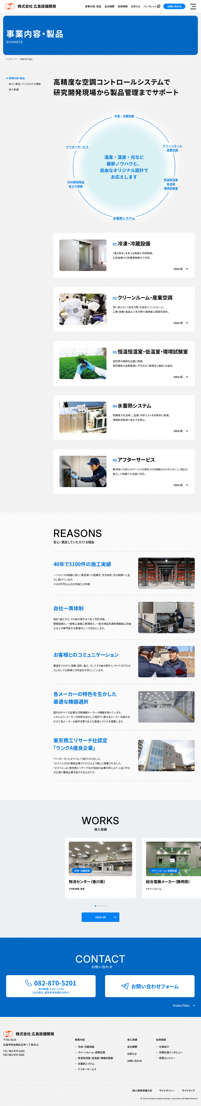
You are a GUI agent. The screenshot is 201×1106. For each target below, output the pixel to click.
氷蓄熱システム (86, 1063)
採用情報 (123, 6)
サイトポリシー (167, 1090)
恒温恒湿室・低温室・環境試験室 (95, 1058)
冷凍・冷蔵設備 (86, 1047)
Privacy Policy (181, 1005)
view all (100, 917)
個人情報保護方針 (142, 1090)
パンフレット (149, 6)
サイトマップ (188, 1090)
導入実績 (14, 89)
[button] (95, 906)
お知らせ (135, 6)
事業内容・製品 (93, 6)
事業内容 (80, 1039)
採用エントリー (167, 1058)
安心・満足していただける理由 (25, 83)
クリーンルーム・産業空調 (91, 1052)
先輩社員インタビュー (171, 1052)
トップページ (11, 59)
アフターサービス (87, 1069)
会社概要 (109, 6)
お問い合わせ (174, 6)
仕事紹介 (164, 1047)
